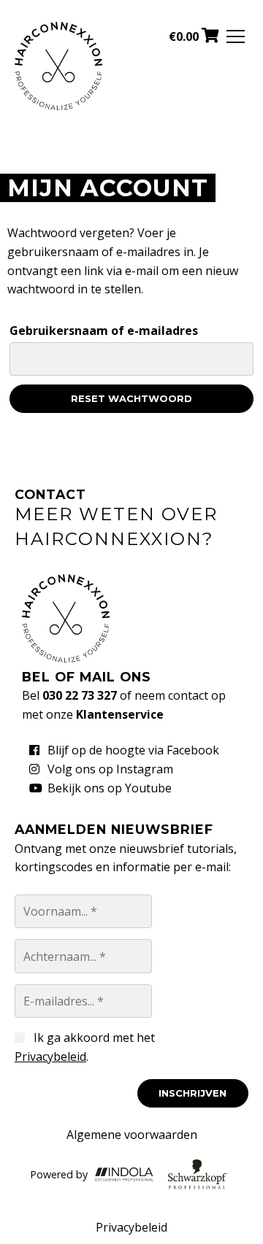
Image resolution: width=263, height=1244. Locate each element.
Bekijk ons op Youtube (109, 788)
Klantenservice (120, 714)
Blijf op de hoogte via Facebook (133, 750)
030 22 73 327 (79, 695)
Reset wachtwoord (131, 398)
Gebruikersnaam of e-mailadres (103, 330)
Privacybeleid (50, 1056)
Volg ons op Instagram (110, 769)
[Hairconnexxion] (58, 106)
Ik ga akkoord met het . (85, 1047)
